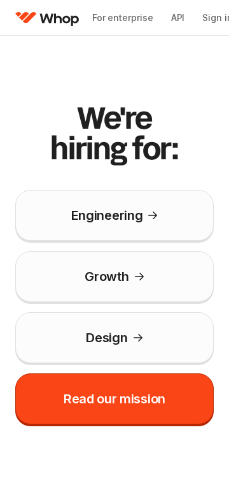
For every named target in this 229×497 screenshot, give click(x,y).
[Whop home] (47, 18)
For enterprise (122, 17)
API (178, 17)
